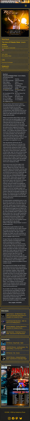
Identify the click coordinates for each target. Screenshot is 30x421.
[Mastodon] (17, 418)
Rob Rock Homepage (7, 62)
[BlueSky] (21, 418)
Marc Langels (5, 67)
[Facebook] (13, 418)
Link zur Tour (15, 406)
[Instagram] (9, 418)
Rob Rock (5, 39)
